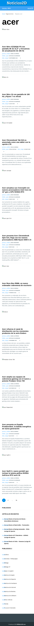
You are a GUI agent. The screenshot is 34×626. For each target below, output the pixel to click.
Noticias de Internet (14, 433)
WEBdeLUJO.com (21, 624)
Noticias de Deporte (10, 579)
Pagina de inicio (9, 14)
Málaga (6, 563)
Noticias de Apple (9, 575)
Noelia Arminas (14, 147)
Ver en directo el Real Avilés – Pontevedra (16, 525)
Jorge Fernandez (15, 99)
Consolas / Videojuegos (11, 558)
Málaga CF (7, 567)
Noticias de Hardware (14, 55)
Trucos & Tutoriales (10, 608)
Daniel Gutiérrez (15, 53)
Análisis (6, 554)
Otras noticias (12, 149)
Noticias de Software (10, 595)
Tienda (6, 604)
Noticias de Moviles (10, 591)
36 (16, 500)
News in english (9, 571)
